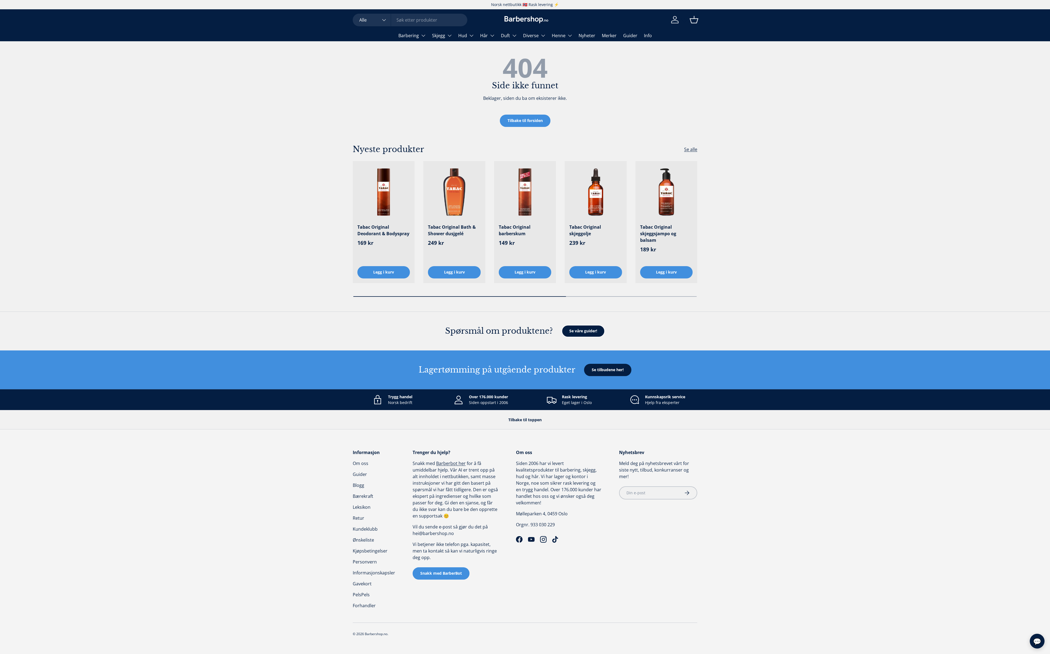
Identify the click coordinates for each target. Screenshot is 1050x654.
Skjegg (438, 36)
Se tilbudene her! (608, 369)
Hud (462, 36)
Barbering (408, 36)
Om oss (360, 463)
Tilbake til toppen (525, 419)
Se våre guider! (583, 330)
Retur (358, 518)
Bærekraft (363, 496)
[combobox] (410, 20)
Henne (558, 36)
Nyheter (587, 36)
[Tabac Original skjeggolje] (595, 192)
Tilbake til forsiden (525, 120)
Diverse (531, 36)
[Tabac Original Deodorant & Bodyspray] (383, 192)
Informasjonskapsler (374, 573)
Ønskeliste (363, 540)
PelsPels (361, 595)
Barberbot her (451, 463)
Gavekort (362, 584)
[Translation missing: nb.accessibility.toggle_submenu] (423, 35)
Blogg (358, 485)
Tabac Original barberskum (514, 230)
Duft (505, 36)
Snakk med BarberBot (441, 573)
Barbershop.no (376, 634)
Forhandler (364, 606)
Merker (609, 36)
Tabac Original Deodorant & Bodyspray (383, 230)
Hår (484, 36)
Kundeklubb (365, 529)
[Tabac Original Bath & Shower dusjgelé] (454, 192)
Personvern (365, 562)
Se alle (690, 149)
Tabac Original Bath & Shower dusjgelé (452, 230)
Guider (630, 36)
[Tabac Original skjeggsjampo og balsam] (666, 192)
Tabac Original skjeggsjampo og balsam (658, 233)
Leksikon (362, 507)
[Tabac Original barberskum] (525, 192)
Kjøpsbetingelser (370, 551)
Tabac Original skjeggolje (585, 230)
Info (648, 36)
